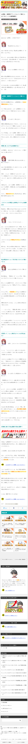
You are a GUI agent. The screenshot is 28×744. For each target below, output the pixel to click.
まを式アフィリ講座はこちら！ (11, 615)
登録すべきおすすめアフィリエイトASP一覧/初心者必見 (7, 536)
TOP (13, 728)
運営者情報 (4, 702)
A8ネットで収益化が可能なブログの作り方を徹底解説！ (20, 524)
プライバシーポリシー (7, 705)
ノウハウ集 (4, 647)
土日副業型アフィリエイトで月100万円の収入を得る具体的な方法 (20, 549)
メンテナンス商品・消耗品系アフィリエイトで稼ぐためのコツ (21, 559)
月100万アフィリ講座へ (6, 742)
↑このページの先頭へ (21, 742)
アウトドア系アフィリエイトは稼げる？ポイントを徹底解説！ (8, 559)
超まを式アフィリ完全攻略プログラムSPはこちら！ (15, 637)
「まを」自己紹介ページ (10, 590)
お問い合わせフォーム (7, 708)
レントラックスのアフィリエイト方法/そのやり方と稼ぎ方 (14, 672)
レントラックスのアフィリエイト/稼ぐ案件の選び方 (13, 669)
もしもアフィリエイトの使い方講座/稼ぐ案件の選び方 (13, 689)
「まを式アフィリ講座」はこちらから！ (15, 464)
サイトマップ (5, 711)
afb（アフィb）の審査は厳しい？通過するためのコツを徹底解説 (7, 524)
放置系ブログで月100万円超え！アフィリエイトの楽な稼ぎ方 (20, 537)
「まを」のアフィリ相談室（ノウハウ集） (9, 19)
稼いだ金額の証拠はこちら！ (11, 626)
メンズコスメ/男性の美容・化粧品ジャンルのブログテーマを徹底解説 (7, 549)
